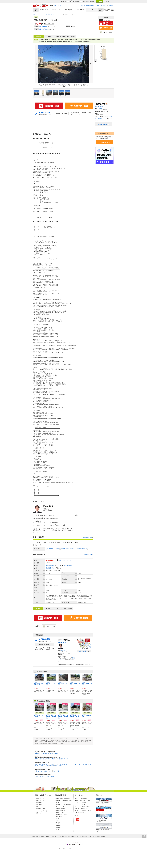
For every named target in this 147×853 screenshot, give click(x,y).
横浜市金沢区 (38, 759)
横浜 (63, 764)
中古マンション (56, 10)
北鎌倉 (87, 764)
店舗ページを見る (102, 124)
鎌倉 (46, 29)
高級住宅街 (81, 812)
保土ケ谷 (68, 764)
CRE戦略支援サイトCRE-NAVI (101, 820)
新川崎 (59, 764)
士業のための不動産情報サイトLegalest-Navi (104, 830)
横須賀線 (41, 29)
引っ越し (58, 829)
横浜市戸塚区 (46, 759)
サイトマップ (55, 836)
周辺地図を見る (68, 565)
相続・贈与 (59, 816)
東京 (36, 764)
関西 (55, 5)
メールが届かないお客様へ (99, 836)
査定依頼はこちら (104, 142)
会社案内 (35, 836)
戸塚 (78, 764)
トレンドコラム (60, 806)
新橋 (40, 764)
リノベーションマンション (82, 808)
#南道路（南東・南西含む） (68, 549)
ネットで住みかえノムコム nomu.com (40, 5)
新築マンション (44, 10)
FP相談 (58, 823)
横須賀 (52, 765)
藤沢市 (61, 759)
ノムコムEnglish (100, 812)
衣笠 (56, 765)
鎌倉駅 (56, 753)
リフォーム (59, 821)
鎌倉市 (45, 753)
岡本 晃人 (101, 108)
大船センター (99, 106)
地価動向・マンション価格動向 (64, 804)
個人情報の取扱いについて (72, 836)
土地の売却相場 (50, 776)
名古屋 (59, 5)
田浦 (47, 765)
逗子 (38, 765)
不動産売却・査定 (40, 808)
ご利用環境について (86, 836)
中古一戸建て (80, 10)
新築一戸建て (68, 10)
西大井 (48, 764)
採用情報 (41, 836)
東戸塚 (74, 764)
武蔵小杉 (53, 764)
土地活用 (58, 819)
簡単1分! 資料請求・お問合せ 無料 (106, 23)
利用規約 (62, 836)
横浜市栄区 (55, 759)
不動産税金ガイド (60, 810)
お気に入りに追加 (106, 32)
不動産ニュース (60, 812)
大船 (82, 764)
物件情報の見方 (88, 554)
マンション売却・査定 (41, 811)
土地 (92, 10)
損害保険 (58, 825)
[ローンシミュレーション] (48, 23)
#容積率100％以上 (82, 549)
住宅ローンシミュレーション (66, 560)
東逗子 (43, 765)
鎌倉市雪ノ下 (38, 753)
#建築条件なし (51, 549)
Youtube (77, 819)
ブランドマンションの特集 (82, 806)
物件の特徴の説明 (87, 537)
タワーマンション (80, 804)
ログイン (109, 1)
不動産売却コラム (60, 808)
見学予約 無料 (106, 28)
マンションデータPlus (81, 798)
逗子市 (66, 759)
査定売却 (108, 10)
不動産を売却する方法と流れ (63, 798)
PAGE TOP (144, 836)
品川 (43, 764)
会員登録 (99, 1)
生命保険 (58, 827)
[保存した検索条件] (88, 1)
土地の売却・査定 (39, 776)
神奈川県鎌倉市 (43, 26)
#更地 (57, 549)
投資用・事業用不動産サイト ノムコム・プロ (103, 803)
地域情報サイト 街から (61, 814)
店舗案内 (48, 836)
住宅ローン (38, 813)
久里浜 (60, 765)
